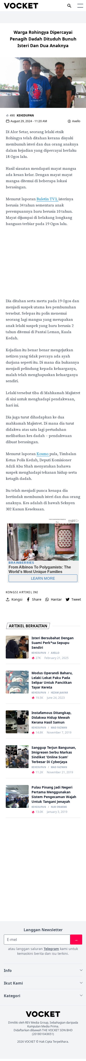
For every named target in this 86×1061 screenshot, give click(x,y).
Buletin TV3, (48, 199)
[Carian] (69, 5)
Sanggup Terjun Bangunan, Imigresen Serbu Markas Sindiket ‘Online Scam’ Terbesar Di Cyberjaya (54, 754)
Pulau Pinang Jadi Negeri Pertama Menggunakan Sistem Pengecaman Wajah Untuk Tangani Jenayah (54, 794)
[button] (80, 5)
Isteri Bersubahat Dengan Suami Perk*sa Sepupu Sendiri (53, 643)
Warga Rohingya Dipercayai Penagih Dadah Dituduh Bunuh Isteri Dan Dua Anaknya (43, 38)
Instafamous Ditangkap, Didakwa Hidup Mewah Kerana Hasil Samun (51, 717)
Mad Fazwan (59, 728)
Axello (76, 121)
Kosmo (43, 454)
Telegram (51, 948)
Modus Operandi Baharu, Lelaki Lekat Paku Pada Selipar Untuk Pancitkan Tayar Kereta (52, 680)
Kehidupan (25, 115)
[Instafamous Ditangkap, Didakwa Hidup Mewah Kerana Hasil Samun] (17, 721)
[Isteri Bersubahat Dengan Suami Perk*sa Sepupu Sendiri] (17, 647)
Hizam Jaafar (59, 693)
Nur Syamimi (59, 807)
